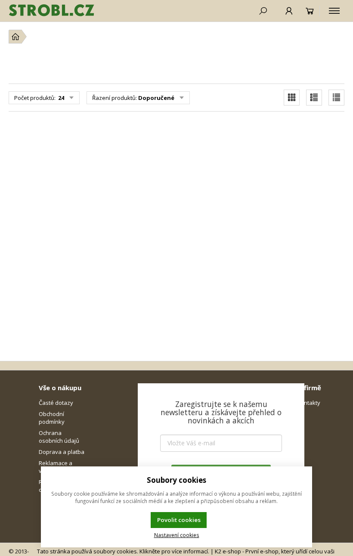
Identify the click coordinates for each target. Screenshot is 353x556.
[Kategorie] (334, 11)
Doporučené (156, 98)
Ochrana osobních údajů (59, 436)
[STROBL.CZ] (52, 11)
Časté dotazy (56, 403)
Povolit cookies (179, 520)
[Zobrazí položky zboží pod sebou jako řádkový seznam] (314, 98)
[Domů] (15, 36)
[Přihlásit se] (289, 11)
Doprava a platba (61, 452)
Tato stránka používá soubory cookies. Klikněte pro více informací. (123, 551)
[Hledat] (263, 11)
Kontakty (308, 403)
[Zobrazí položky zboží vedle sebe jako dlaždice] (292, 98)
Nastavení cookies (176, 534)
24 (60, 98)
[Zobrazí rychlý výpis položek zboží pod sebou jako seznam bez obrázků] (336, 98)
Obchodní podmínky (52, 418)
